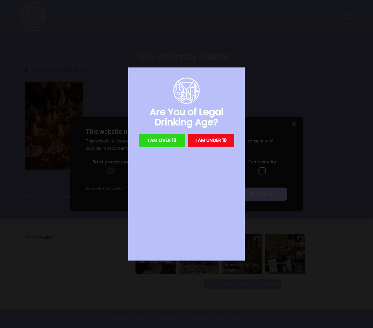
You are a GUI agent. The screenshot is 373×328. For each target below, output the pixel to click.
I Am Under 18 (211, 140)
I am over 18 (162, 140)
